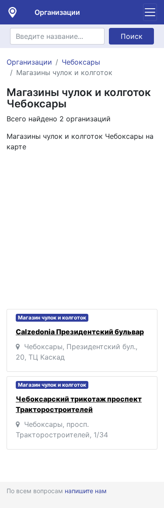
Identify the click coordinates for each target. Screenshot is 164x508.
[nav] (150, 12)
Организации (57, 12)
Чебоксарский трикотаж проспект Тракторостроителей (79, 404)
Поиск (132, 36)
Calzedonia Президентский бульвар (80, 331)
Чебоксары (81, 62)
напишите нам (86, 490)
